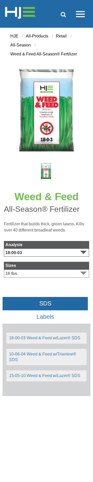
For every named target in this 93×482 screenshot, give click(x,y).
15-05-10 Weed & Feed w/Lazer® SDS (44, 375)
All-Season (20, 45)
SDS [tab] (45, 303)
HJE (14, 36)
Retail (61, 36)
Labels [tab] (45, 317)
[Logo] (20, 14)
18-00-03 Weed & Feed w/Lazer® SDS (44, 338)
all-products (37, 36)
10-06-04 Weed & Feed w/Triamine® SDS (42, 357)
